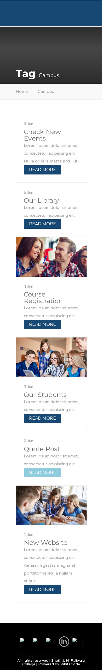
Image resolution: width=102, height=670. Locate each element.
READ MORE (42, 169)
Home (22, 91)
